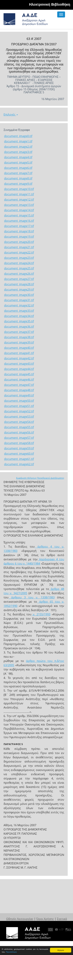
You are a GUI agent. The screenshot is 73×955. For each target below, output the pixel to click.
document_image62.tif (19, 464)
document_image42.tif (19, 358)
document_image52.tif (19, 411)
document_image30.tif (19, 295)
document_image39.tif (19, 342)
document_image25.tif (19, 268)
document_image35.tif (19, 321)
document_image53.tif (19, 416)
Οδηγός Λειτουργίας (19, 919)
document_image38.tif (19, 337)
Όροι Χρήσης (45, 919)
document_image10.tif (19, 189)
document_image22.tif (19, 252)
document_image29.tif (19, 289)
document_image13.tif (19, 205)
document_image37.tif (19, 332)
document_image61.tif (19, 459)
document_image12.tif (19, 199)
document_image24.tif (19, 263)
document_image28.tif (19, 284)
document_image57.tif (19, 438)
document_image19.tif (19, 237)
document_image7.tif (18, 173)
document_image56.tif (19, 432)
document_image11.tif (19, 194)
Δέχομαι (60, 950)
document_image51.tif (19, 406)
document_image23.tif (19, 258)
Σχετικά (62, 919)
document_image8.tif (18, 178)
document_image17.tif (19, 226)
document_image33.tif (19, 311)
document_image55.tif (19, 427)
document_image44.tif (19, 369)
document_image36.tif (19, 327)
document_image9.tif (18, 184)
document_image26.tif (19, 274)
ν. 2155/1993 (41, 614)
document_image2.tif (18, 147)
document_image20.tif (19, 242)
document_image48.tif (19, 390)
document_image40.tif (19, 348)
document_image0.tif (18, 136)
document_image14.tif (19, 210)
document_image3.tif (18, 152)
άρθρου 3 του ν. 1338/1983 (32, 597)
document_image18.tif (19, 231)
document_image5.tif (18, 162)
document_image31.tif (19, 300)
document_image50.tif (19, 401)
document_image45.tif (19, 374)
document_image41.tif (19, 353)
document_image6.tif (18, 168)
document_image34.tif (19, 316)
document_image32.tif (19, 305)
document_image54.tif (19, 422)
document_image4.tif (18, 157)
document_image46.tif (19, 379)
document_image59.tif (19, 448)
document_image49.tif (19, 395)
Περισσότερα (11, 952)
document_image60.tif (19, 454)
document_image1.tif (18, 141)
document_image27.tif (19, 279)
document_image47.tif (19, 385)
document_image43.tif (19, 364)
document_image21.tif (19, 247)
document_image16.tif (19, 221)
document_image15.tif (19, 215)
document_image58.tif (19, 443)
